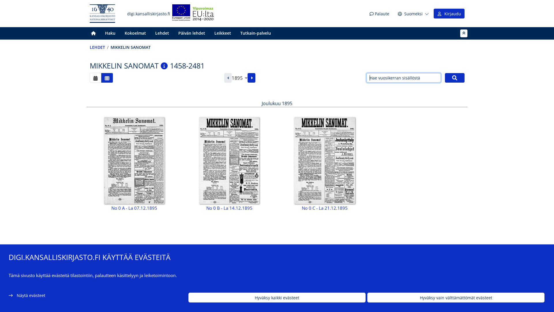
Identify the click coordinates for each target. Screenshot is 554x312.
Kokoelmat (135, 33)
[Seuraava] (251, 78)
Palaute (381, 13)
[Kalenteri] (95, 78)
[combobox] (240, 78)
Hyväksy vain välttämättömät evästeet (456, 297)
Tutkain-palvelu (255, 33)
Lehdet (162, 33)
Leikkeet (222, 33)
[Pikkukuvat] (107, 78)
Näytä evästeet (31, 295)
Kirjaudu (451, 13)
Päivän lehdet (191, 33)
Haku (110, 33)
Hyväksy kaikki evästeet (277, 297)
